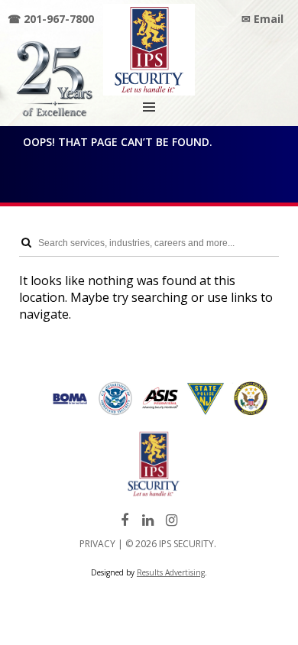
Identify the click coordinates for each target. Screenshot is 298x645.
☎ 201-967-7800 (51, 18)
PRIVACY (97, 543)
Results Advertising (171, 572)
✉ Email (262, 18)
